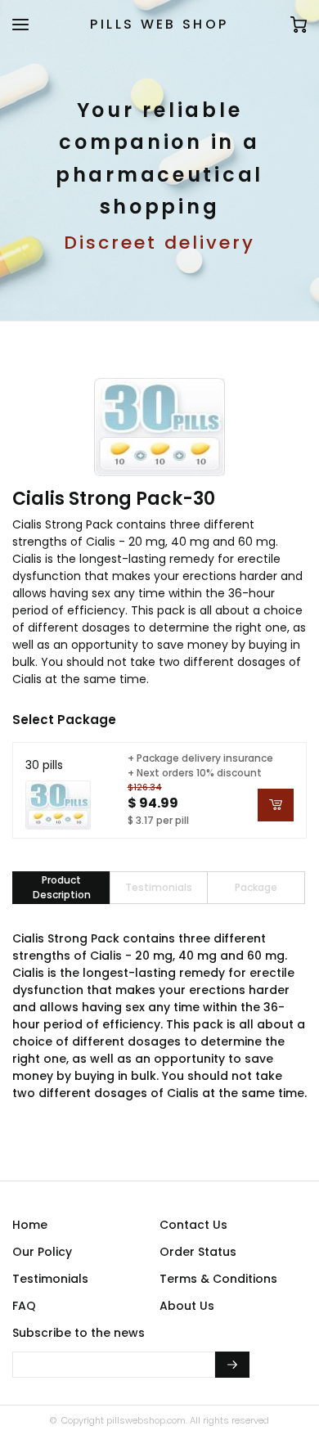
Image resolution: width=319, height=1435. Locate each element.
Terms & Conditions (218, 1279)
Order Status (198, 1252)
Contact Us (193, 1225)
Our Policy (42, 1252)
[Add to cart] (276, 805)
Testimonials (50, 1279)
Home (29, 1225)
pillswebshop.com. (145, 1420)
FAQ (24, 1306)
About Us (187, 1306)
